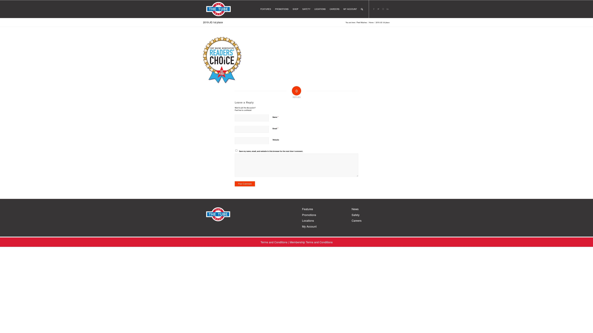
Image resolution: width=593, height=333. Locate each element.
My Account (309, 226)
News (355, 209)
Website (276, 140)
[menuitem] (265, 9)
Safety (356, 214)
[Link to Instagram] (383, 9)
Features (307, 209)
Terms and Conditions (274, 242)
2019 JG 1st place (213, 22)
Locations (308, 220)
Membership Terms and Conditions (311, 242)
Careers (357, 220)
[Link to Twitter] (378, 9)
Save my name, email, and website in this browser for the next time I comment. (271, 151)
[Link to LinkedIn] (387, 9)
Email (275, 128)
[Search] (362, 9)
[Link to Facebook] (373, 9)
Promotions (309, 214)
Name (275, 116)
